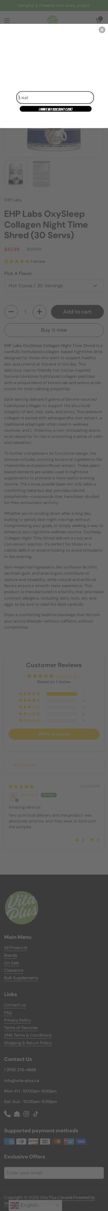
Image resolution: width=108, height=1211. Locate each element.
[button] (102, 29)
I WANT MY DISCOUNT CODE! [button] (56, 109)
